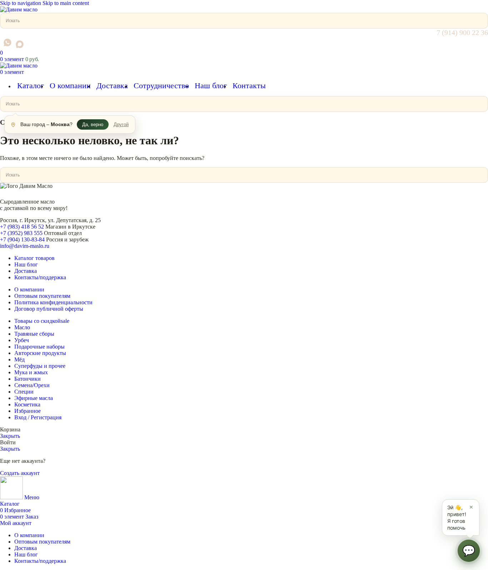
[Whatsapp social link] (7, 42)
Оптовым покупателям (42, 296)
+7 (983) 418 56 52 (22, 227)
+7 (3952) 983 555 (21, 233)
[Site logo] (19, 9)
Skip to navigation (21, 3)
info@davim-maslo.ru (24, 246)
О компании (29, 289)
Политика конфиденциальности (53, 302)
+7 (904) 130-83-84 (22, 239)
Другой (121, 124)
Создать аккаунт (20, 473)
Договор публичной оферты (48, 309)
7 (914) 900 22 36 (462, 32)
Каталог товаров (34, 258)
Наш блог (26, 264)
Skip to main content (66, 3)
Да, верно (92, 124)
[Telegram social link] (1, 46)
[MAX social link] (20, 44)
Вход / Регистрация (37, 417)
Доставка (25, 271)
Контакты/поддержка (40, 277)
